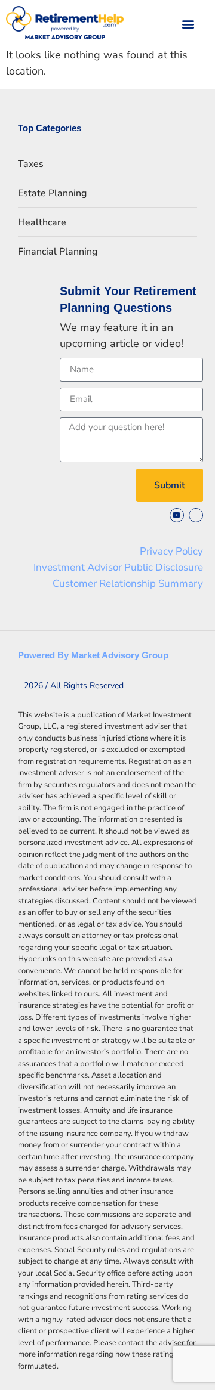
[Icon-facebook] (196, 515)
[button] (188, 23)
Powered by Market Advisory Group (93, 655)
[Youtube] (177, 515)
